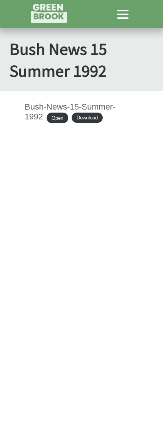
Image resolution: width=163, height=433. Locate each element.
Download (87, 118)
